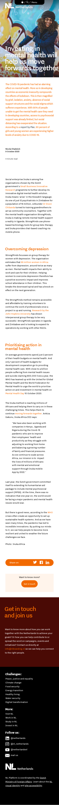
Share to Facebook (41, 562)
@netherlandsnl (19, 749)
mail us (14, 755)
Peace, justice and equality (19, 678)
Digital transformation (16, 702)
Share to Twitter (35, 562)
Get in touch (29, 584)
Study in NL (11, 721)
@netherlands (18, 738)
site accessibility (33, 785)
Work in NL (10, 717)
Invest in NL (11, 725)
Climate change (13, 682)
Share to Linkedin (47, 562)
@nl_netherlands (20, 743)
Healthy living (12, 694)
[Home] (19, 5)
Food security (12, 686)
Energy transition (14, 690)
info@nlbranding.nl (15, 648)
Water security (12, 698)
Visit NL (9, 713)
